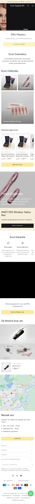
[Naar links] (2, 1)
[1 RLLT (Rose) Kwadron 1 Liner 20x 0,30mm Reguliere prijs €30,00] (25, 350)
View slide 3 (20, 28)
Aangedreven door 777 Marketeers (11, 495)
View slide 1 (9, 28)
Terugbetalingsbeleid (27, 495)
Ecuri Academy (17, 44)
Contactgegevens (25, 497)
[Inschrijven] (33, 465)
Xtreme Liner (16, 366)
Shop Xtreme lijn (17, 312)
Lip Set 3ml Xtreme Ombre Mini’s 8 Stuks (22, 155)
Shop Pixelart (17, 225)
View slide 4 (25, 28)
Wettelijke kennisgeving (18, 500)
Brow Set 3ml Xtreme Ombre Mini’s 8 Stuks (8, 155)
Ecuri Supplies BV (12, 493)
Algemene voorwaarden (13, 497)
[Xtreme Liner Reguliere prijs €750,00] (17, 336)
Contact (17, 438)
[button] (28, 5)
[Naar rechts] (32, 1)
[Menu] (2, 5)
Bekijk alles (17, 164)
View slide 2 (15, 28)
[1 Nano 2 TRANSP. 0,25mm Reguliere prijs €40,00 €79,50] (8, 350)
